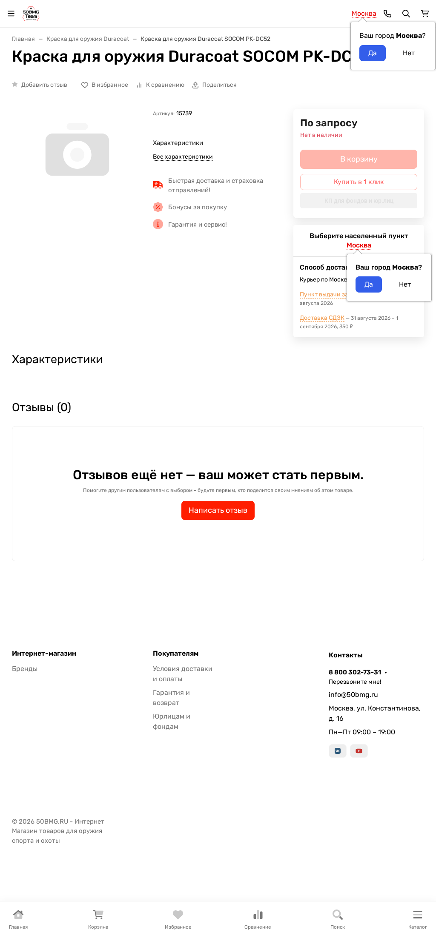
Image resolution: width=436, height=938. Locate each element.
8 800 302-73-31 (355, 672)
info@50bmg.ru (353, 695)
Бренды (24, 669)
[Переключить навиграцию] (11, 13)
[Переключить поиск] (406, 13)
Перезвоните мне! (355, 681)
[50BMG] (31, 13)
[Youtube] (359, 751)
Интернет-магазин (44, 653)
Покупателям (175, 653)
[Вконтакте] (338, 751)
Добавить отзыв (44, 84)
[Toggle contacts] (387, 13)
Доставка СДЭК (322, 317)
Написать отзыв (218, 510)
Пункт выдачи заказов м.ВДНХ (344, 294)
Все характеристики (183, 156)
